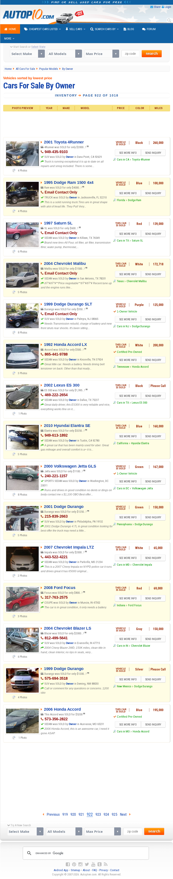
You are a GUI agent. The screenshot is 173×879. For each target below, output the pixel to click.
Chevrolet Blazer (140, 645)
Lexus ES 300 (139, 402)
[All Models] (64, 54)
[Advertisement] (86, 123)
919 (65, 814)
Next (124, 814)
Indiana (121, 605)
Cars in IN (122, 645)
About (86, 870)
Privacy (103, 870)
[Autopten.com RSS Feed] (105, 864)
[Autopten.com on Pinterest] (74, 864)
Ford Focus (134, 605)
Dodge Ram (134, 200)
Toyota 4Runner (141, 159)
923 (98, 814)
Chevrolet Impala (142, 564)
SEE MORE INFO (128, 152)
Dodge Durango (141, 326)
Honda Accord (140, 366)
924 (106, 814)
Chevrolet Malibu (137, 281)
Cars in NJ (123, 326)
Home (12, 29)
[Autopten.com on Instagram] (80, 864)
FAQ (94, 870)
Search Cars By (105, 29)
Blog (130, 29)
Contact (114, 870)
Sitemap (75, 870)
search (152, 53)
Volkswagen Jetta (142, 488)
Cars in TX (123, 240)
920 (73, 814)
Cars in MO (123, 731)
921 (81, 814)
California (122, 443)
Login (168, 7)
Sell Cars (75, 29)
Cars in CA (123, 159)
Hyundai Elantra (140, 443)
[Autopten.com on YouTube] (93, 864)
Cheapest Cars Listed (43, 29)
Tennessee (123, 366)
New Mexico (124, 686)
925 (114, 814)
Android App (61, 870)
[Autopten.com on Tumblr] (100, 864)
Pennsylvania (124, 524)
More (7, 38)
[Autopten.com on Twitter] (87, 864)
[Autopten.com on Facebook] (68, 864)
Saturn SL (137, 240)
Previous (52, 814)
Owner (70, 156)
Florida (121, 200)
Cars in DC (123, 488)
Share (157, 7)
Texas (120, 281)
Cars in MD (123, 564)
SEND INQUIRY (153, 152)
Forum (151, 29)
